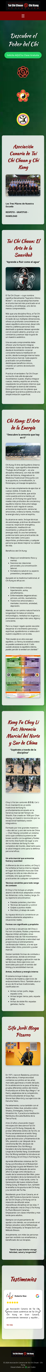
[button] (6, 1311)
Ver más (10, 1325)
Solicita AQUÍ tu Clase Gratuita (23, 55)
